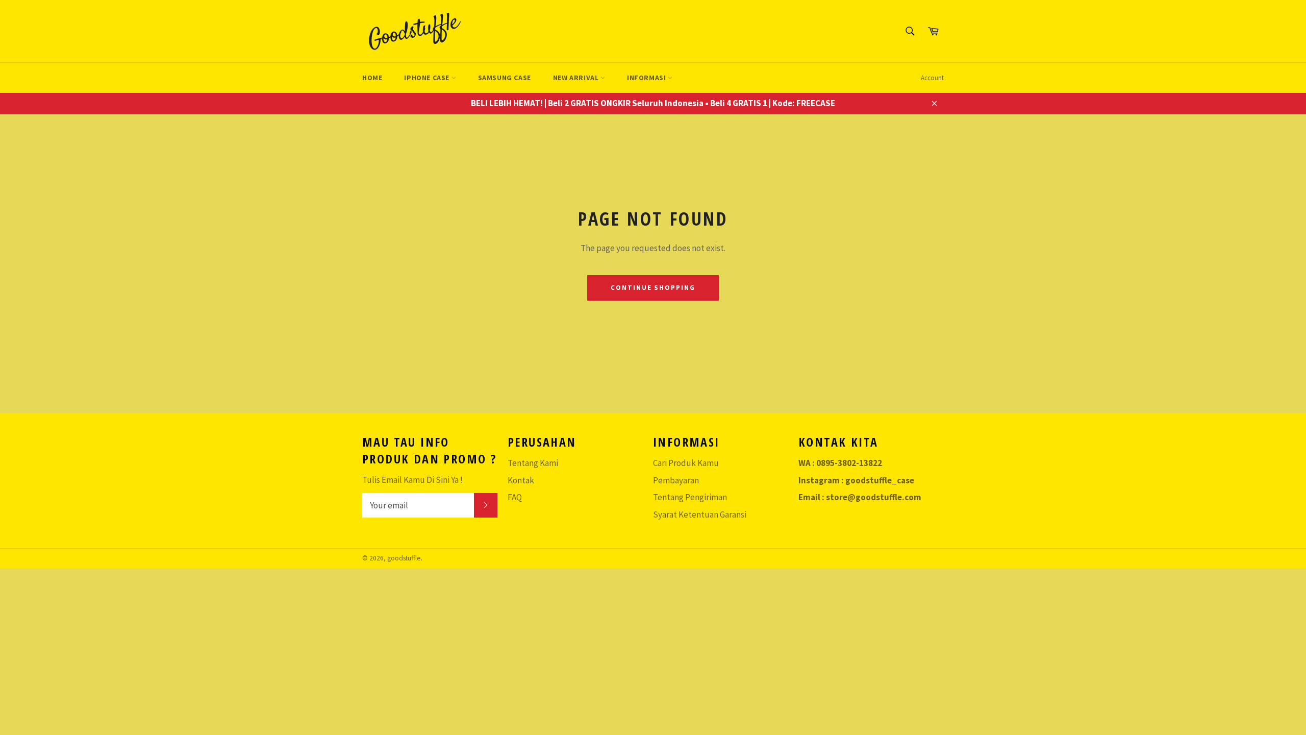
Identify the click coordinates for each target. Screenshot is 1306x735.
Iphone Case (427, 77)
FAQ (515, 497)
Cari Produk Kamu (686, 463)
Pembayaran (676, 480)
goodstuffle (404, 558)
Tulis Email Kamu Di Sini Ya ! (412, 479)
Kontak (521, 480)
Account (932, 78)
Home (372, 77)
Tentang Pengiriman (690, 497)
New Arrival (576, 77)
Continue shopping (653, 287)
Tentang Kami (533, 463)
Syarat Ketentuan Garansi (699, 514)
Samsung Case (504, 77)
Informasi (647, 77)
